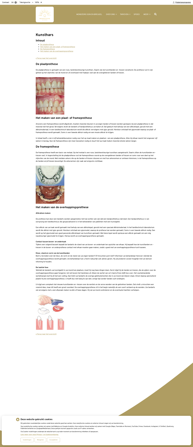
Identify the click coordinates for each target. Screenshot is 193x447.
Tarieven (124, 14)
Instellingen (27, 440)
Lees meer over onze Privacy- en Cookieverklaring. (40, 435)
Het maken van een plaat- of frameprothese (57, 47)
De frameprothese (47, 49)
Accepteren (53, 440)
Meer (146, 14)
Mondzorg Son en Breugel (89, 14)
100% (37, 2)
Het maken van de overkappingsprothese (56, 51)
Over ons (110, 14)
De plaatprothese (47, 45)
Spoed (137, 14)
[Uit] (16, 2)
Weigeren (40, 440)
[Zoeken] (155, 14)
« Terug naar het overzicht (46, 58)
